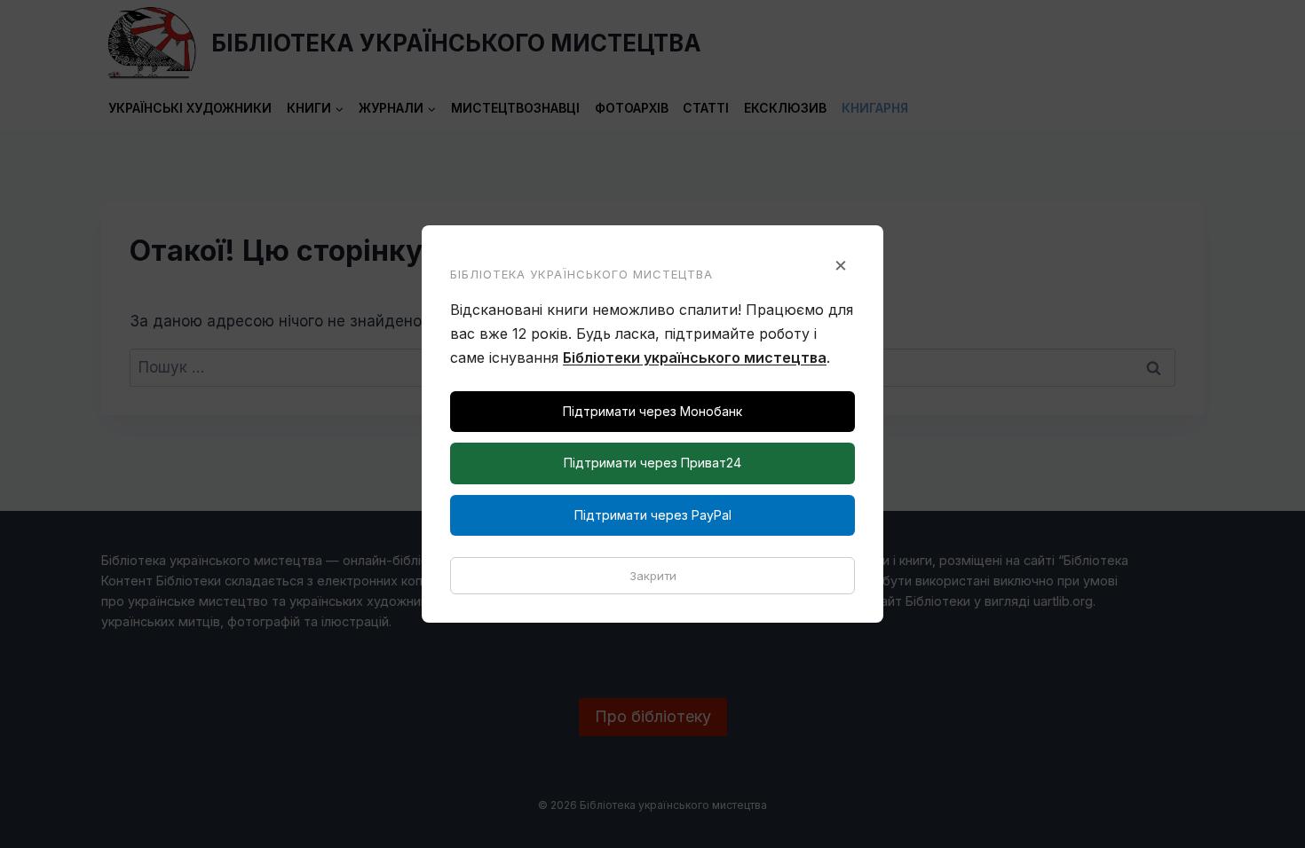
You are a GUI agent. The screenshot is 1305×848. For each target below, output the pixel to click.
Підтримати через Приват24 (652, 462)
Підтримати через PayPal (653, 514)
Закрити (652, 576)
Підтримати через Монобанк (652, 411)
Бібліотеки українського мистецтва (694, 357)
